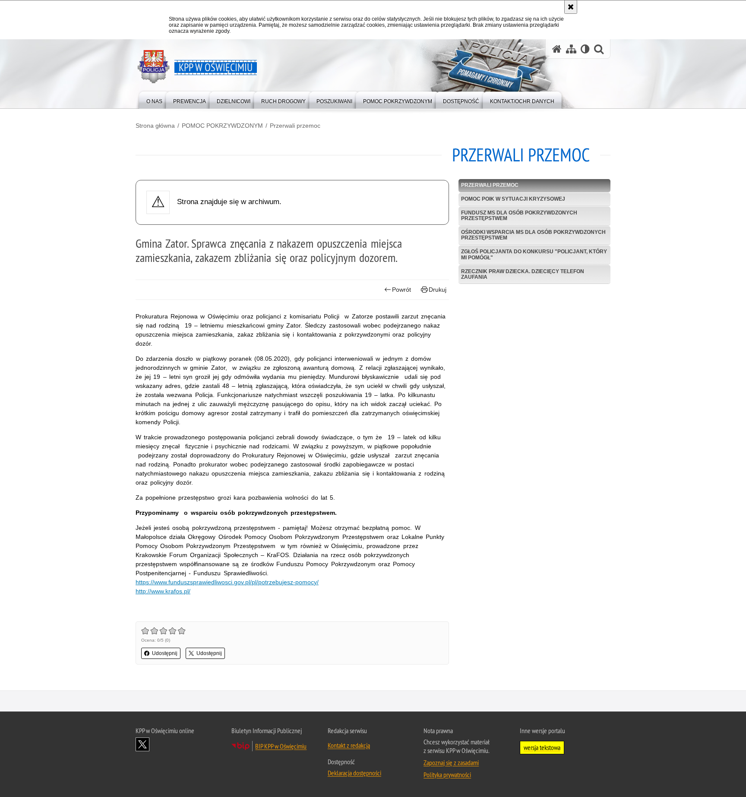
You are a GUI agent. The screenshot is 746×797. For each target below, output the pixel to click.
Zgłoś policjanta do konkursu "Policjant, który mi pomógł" (534, 254)
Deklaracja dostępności (354, 773)
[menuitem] (154, 99)
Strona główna (155, 125)
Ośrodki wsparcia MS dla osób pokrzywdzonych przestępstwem (533, 235)
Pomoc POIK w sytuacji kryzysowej (513, 199)
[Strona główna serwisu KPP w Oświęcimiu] (557, 49)
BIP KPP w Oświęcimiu (281, 746)
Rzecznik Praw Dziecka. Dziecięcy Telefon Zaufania (522, 274)
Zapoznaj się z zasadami (451, 762)
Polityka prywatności (447, 774)
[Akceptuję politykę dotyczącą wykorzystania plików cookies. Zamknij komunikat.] (570, 7)
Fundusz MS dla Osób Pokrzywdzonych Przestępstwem (519, 215)
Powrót (401, 289)
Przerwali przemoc (295, 125)
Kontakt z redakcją (349, 745)
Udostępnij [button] (164, 653)
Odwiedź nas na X (142, 744)
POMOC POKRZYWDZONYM (222, 125)
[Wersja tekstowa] (585, 49)
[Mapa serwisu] (571, 49)
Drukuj (437, 289)
